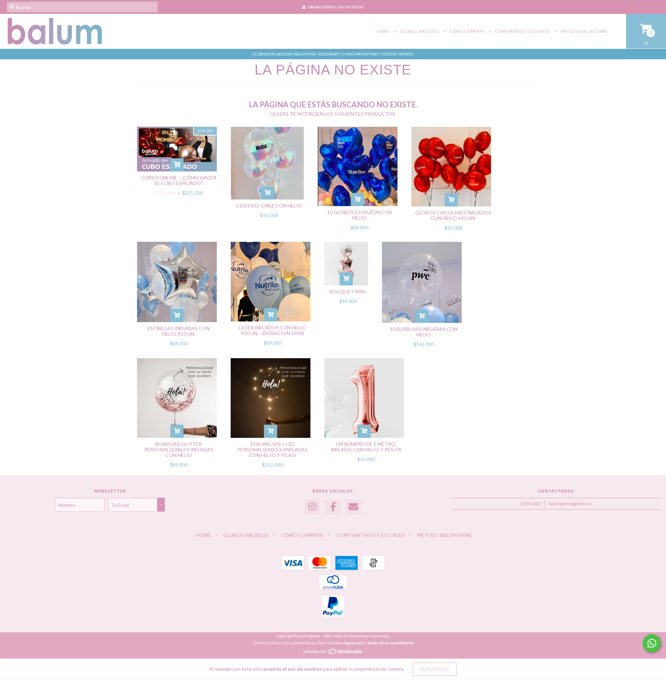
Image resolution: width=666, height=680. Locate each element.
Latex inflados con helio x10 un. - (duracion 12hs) (272, 330)
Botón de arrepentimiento (391, 643)
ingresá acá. (354, 643)
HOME (383, 31)
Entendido (434, 669)
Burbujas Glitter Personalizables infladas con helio (178, 449)
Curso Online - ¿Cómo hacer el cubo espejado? (178, 180)
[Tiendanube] (333, 653)
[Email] (353, 507)
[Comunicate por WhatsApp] (652, 643)
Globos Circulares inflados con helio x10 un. (453, 215)
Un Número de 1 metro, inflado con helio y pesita (366, 446)
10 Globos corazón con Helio (359, 215)
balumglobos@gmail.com (570, 503)
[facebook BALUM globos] (333, 507)
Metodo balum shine (583, 31)
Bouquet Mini (348, 291)
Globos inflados (419, 31)
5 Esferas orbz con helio (269, 206)
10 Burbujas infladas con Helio (424, 331)
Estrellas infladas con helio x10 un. (178, 331)
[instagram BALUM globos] (313, 507)
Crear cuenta (321, 7)
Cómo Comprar (466, 31)
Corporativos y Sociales (522, 31)
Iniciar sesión (351, 7)
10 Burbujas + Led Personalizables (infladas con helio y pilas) (272, 449)
